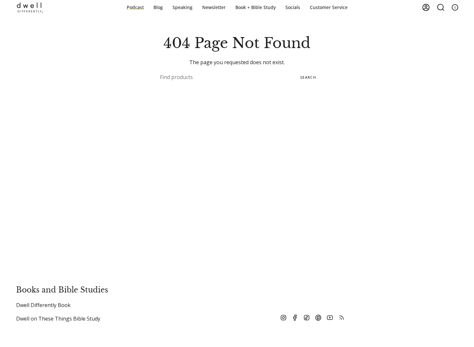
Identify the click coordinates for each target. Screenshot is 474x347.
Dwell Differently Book (43, 305)
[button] (256, 7)
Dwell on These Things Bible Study (58, 318)
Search (308, 77)
